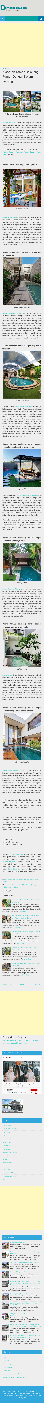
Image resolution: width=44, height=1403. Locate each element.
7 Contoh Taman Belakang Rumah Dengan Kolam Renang (20, 76)
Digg (16, 887)
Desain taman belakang (10, 217)
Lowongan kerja (7, 1367)
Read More (24, 911)
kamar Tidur (6, 1156)
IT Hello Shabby (14, 1395)
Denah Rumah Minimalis (10, 1129)
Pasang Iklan (6, 1370)
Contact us (6, 1360)
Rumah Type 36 (7, 1169)
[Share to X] (8, 891)
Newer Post (7, 984)
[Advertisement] (22, 45)
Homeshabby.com (8, 123)
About (4, 1357)
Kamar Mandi (7, 1162)
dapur (4, 1135)
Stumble (8, 887)
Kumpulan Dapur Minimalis (10, 1152)
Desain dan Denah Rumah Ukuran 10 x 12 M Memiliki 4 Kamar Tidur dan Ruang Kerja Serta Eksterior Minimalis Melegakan (25, 1283)
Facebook (16, 885)
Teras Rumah (7, 1142)
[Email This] (4, 891)
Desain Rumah (7, 1125)
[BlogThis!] (6, 891)
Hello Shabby (36, 1393)
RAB (4, 1179)
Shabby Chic (22, 1398)
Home (22, 984)
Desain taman (7, 675)
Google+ (35, 885)
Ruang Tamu (6, 1145)
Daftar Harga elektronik (9, 1173)
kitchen (24, 1043)
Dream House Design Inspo (18, 1242)
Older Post (37, 984)
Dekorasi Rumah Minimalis (32, 1395)
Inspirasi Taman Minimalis (21, 879)
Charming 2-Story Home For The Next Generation (24, 1294)
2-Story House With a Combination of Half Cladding (24, 1262)
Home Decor (9, 1040)
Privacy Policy (7, 1364)
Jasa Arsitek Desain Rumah (11, 1374)
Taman (31, 879)
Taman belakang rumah (11, 313)
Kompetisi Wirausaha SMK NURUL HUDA (14, 1377)
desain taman (8, 879)
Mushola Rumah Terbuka (10, 1176)
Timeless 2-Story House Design (19, 1272)
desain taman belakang (23, 407)
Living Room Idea (28, 1040)
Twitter (26, 885)
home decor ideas (13, 1043)
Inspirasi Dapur (7, 1149)
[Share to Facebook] (10, 891)
